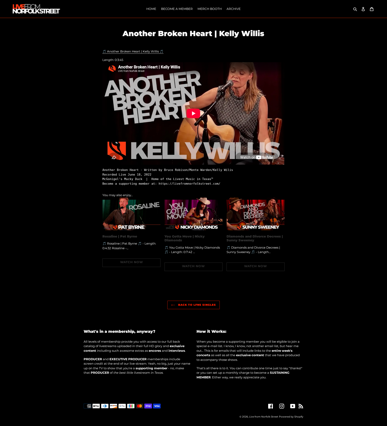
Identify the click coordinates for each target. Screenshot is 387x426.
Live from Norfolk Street (263, 416)
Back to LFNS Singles (196, 304)
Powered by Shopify (291, 416)
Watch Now (131, 262)
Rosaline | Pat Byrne (119, 236)
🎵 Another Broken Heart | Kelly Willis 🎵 (132, 51)
